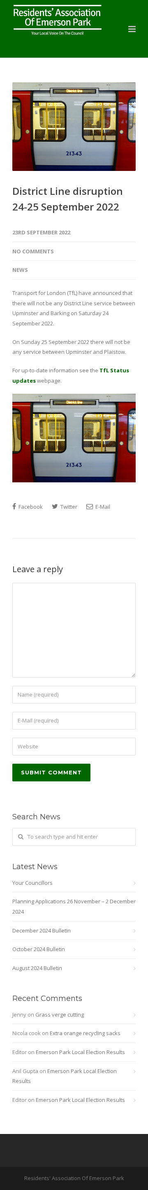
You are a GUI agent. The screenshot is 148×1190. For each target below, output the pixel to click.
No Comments (33, 251)
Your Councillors (32, 882)
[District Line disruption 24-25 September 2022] (74, 126)
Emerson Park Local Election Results (80, 1052)
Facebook (30, 506)
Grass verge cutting (59, 1014)
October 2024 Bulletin (38, 949)
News (20, 270)
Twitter (68, 506)
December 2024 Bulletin (41, 930)
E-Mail (102, 506)
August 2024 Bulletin (37, 968)
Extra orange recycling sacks (85, 1033)
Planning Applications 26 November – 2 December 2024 (74, 906)
